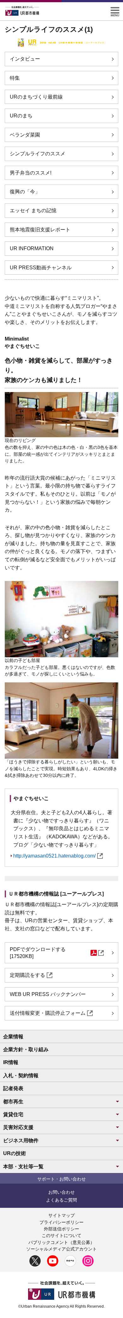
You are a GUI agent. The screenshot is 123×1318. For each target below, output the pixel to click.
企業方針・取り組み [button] (26, 1049)
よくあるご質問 (61, 1199)
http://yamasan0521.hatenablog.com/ (54, 855)
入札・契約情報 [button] (20, 1075)
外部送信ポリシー (61, 1228)
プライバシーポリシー (61, 1222)
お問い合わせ (61, 1192)
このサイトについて (61, 1235)
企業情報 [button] (13, 1036)
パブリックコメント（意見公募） (61, 1242)
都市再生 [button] (13, 1101)
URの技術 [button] (14, 1153)
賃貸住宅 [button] (13, 1114)
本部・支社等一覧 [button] (23, 1166)
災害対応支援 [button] (18, 1127)
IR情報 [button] (10, 1062)
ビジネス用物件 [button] (20, 1140)
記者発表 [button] (13, 1088)
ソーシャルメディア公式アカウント (61, 1248)
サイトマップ (61, 1215)
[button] (115, 9)
